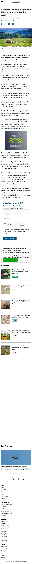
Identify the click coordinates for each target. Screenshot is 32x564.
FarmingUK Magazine (6, 504)
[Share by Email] (13, 24)
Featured (3, 489)
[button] (9, 473)
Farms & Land (4, 496)
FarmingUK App (5, 548)
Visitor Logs (4, 540)
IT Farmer (3, 506)
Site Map (3, 538)
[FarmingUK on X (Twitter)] (13, 479)
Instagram (4, 555)
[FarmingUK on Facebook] (8, 479)
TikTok (3, 557)
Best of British (5, 511)
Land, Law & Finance (6, 509)
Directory (3, 515)
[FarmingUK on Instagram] (18, 479)
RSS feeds (4, 536)
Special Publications (6, 513)
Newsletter (4, 546)
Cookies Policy (5, 526)
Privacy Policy (4, 534)
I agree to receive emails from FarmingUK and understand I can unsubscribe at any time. (17, 231)
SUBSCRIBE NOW (9, 238)
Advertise (3, 523)
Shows (3, 492)
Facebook (3, 551)
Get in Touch (4, 521)
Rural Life (11, 20)
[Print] (17, 24)
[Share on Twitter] (6, 24)
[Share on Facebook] (2, 24)
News (6, 20)
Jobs (2, 494)
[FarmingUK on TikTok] (23, 479)
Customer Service (6, 528)
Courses (3, 498)
